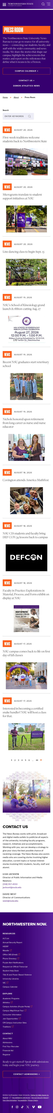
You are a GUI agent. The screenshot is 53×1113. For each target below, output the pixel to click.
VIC (4, 982)
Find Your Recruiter (11, 1046)
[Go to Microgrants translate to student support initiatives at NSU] (26, 207)
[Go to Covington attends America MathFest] (26, 491)
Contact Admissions (25, 1074)
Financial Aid (8, 1050)
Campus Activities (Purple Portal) (16, 1006)
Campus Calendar (25, 71)
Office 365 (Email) (10, 954)
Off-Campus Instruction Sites (15, 1022)
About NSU (7, 1038)
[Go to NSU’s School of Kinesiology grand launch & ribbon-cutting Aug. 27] (26, 318)
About (16, 97)
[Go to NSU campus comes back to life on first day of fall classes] (26, 664)
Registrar (6, 1054)
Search (6, 110)
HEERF (6, 946)
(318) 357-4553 (10, 884)
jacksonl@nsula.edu (12, 887)
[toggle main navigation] (48, 4)
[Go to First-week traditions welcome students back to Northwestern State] (26, 150)
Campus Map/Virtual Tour (13, 1010)
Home (5, 97)
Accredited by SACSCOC (21, 1097)
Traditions (7, 1026)
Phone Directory (9, 958)
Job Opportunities (10, 1018)
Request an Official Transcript (15, 966)
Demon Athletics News (26, 85)
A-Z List (6, 938)
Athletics (6, 1002)
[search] (43, 4)
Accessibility (22, 1100)
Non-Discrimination (10, 1100)
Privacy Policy (33, 1100)
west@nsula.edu (10, 900)
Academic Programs (11, 998)
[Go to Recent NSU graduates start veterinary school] (26, 375)
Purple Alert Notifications (13, 962)
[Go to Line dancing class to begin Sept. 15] (26, 263)
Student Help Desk (11, 970)
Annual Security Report (12, 942)
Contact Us (25, 80)
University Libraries (11, 978)
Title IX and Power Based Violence (17, 974)
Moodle (6, 950)
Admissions (7, 1042)
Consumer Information (12, 1014)
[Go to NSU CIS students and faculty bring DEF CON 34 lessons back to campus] (26, 546)
